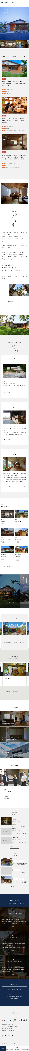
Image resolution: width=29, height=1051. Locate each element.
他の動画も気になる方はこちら (12, 642)
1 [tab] (24, 38)
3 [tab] (26, 38)
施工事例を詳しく (9, 566)
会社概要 (6, 797)
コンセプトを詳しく (9, 301)
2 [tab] (25, 38)
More (22, 56)
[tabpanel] (14, 23)
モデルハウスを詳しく (10, 602)
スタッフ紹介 (7, 790)
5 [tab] (28, 38)
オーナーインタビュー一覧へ (12, 691)
